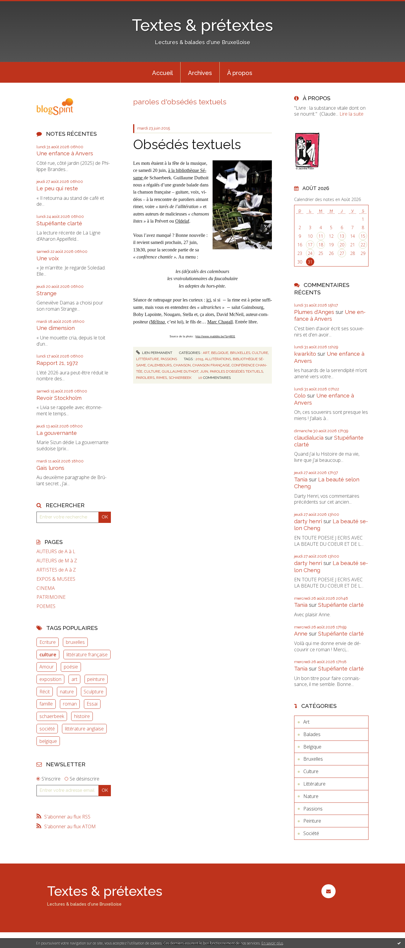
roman (70, 703)
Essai (92, 703)
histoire (82, 716)
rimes (161, 378)
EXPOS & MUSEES (55, 579)
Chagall (225, 321)
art (74, 679)
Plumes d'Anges (314, 312)
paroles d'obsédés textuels (236, 371)
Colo (300, 395)
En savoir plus (272, 943)
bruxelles (75, 642)
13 (341, 236)
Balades (312, 734)
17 (310, 245)
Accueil (162, 72)
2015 (199, 359)
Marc (212, 321)
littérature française (87, 654)
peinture (96, 679)
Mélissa (158, 321)
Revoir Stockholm (59, 398)
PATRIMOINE (51, 597)
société (47, 728)
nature (67, 691)
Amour (46, 666)
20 (341, 245)
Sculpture (93, 691)
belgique (48, 741)
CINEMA (45, 588)
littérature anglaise (84, 728)
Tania (300, 479)
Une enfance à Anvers (64, 153)
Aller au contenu (20, 5)
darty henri (308, 521)
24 (310, 253)
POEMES (45, 606)
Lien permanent (156, 353)
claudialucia (308, 438)
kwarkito (305, 354)
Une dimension (55, 328)
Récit (44, 691)
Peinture (312, 821)
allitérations (218, 359)
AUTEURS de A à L (55, 551)
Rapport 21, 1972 (57, 363)
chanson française (211, 365)
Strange (46, 293)
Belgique (219, 353)
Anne (300, 634)
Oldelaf (182, 221)
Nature (310, 796)
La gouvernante (56, 433)
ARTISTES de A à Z (56, 570)
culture (47, 654)
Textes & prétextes (202, 25)
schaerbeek (51, 716)
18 (320, 245)
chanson (182, 365)
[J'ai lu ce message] (399, 943)
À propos (239, 72)
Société (311, 833)
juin (204, 371)
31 (310, 262)
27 (341, 253)
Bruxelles (240, 353)
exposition (50, 679)
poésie (71, 666)
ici (208, 299)
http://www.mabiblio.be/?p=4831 (215, 336)
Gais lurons (50, 468)
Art (206, 353)
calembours (160, 365)
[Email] (328, 891)
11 (320, 236)
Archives (200, 72)
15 (363, 236)
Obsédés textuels (187, 144)
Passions (169, 359)
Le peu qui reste (57, 188)
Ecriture (47, 642)
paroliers (145, 378)
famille (46, 703)
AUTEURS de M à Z (56, 561)
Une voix (47, 258)
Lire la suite (351, 114)
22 (363, 245)
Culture (260, 353)
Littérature (147, 359)
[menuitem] (162, 72)
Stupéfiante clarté (59, 223)
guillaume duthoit (180, 371)
